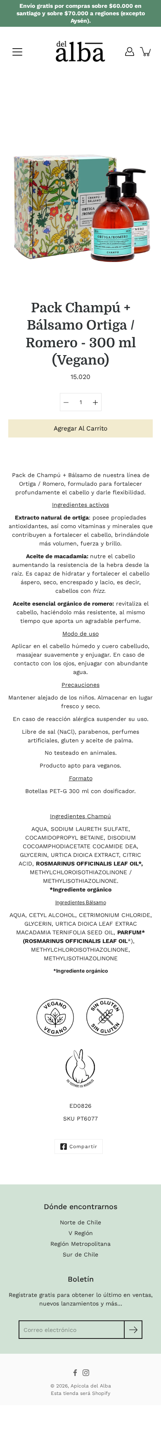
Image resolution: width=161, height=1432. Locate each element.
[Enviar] (133, 1329)
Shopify (101, 1393)
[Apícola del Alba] (80, 51)
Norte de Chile (80, 1222)
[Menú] (17, 52)
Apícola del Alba (91, 1386)
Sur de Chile (80, 1254)
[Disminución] (66, 402)
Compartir (83, 1146)
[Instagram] (86, 1372)
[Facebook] (75, 1372)
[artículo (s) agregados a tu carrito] (146, 51)
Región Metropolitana (80, 1243)
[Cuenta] (129, 51)
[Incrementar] (95, 402)
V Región (81, 1233)
